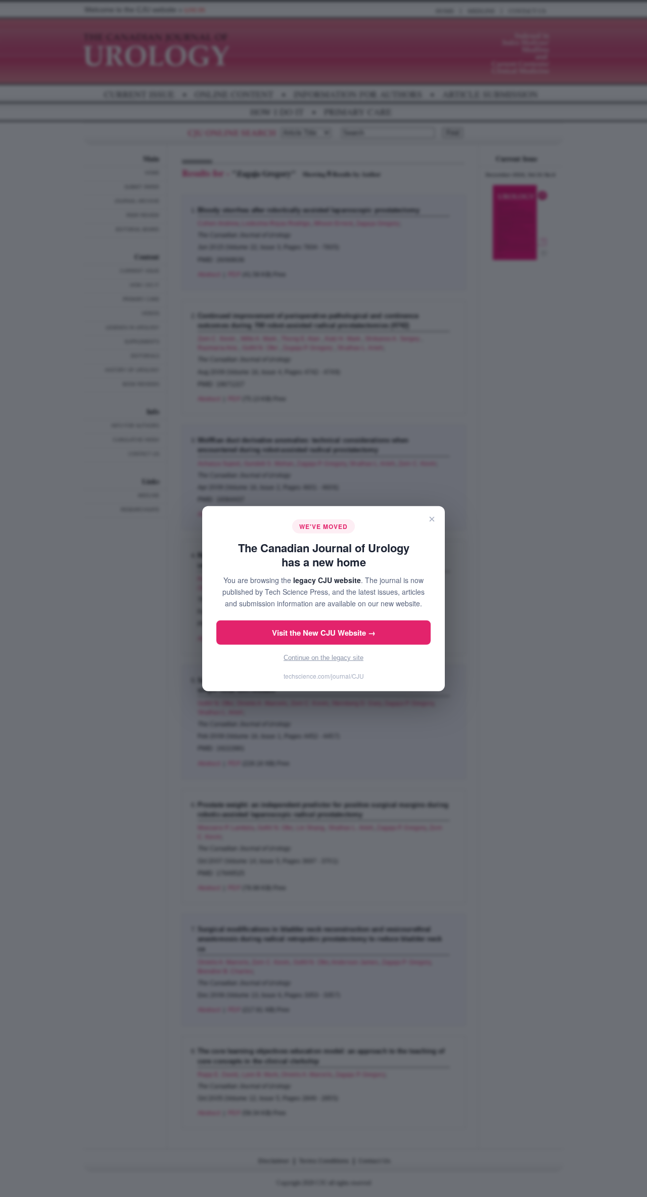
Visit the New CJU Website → (324, 632)
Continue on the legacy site (323, 657)
